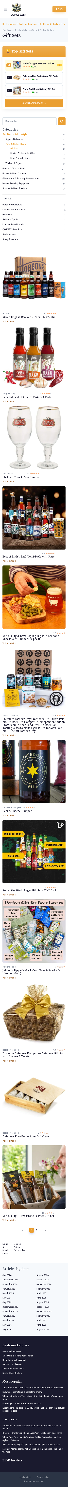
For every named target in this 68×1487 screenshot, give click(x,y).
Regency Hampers (12, 204)
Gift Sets (14, 148)
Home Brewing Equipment (16, 183)
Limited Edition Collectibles (22, 153)
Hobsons (7, 214)
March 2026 (8, 1320)
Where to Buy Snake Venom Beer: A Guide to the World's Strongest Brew (32, 1397)
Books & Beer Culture (14, 173)
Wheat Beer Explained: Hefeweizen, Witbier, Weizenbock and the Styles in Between (31, 1438)
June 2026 (41, 1325)
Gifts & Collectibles (15, 144)
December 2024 (43, 1284)
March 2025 (8, 1293)
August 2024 (42, 1275)
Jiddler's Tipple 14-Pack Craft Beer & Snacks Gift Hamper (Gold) (32, 972)
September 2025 (10, 1307)
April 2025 (41, 1293)
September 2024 (10, 1279)
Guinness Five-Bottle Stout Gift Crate (25, 1136)
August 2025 (42, 1302)
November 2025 (9, 1311)
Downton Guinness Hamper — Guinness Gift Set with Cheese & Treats (32, 1055)
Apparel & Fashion (14, 139)
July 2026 (6, 1329)
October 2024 (42, 1279)
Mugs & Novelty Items (20, 158)
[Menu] (6, 9)
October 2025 (42, 1307)
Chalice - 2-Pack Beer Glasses (20, 477)
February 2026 (43, 1316)
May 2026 (7, 1325)
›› (46, 1230)
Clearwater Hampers (13, 209)
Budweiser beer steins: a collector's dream (22, 1392)
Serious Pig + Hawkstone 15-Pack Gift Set (28, 1215)
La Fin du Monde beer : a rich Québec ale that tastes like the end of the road (32, 1450)
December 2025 (43, 1311)
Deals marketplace (27, 24)
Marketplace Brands (13, 224)
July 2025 (6, 1302)
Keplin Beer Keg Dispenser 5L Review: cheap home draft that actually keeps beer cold (33, 1409)
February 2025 (43, 1289)
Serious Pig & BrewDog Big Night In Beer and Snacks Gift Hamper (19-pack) (30, 637)
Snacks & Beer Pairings (15, 188)
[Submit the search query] (62, 121)
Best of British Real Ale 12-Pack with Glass (28, 556)
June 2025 (41, 1298)
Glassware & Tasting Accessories (20, 178)
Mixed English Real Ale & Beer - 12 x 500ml (29, 317)
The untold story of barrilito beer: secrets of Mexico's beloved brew (32, 1388)
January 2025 (8, 1289)
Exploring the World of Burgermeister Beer (21, 1403)
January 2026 (8, 1316)
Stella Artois (9, 234)
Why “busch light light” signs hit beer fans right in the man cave (31, 1444)
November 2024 (9, 1284)
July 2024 (6, 1275)
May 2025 (7, 1298)
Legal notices (25, 1477)
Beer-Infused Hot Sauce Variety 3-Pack (26, 397)
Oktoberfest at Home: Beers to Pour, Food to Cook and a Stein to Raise (31, 1427)
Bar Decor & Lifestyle (50, 24)
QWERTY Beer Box (12, 229)
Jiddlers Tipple (10, 219)
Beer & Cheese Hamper (17, 811)
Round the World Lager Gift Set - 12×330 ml (29, 890)
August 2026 (42, 1329)
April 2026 (41, 1320)
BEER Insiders (9, 24)
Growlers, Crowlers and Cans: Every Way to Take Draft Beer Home (32, 1433)
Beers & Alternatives (13, 168)
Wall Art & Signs (13, 163)
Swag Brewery (10, 239)
